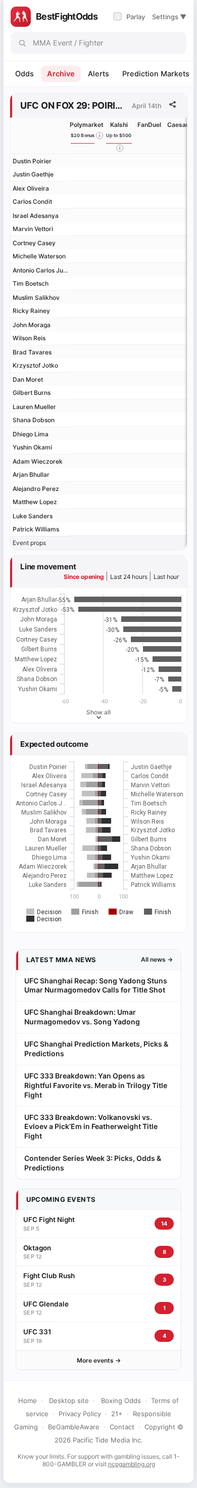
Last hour (166, 576)
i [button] (99, 135)
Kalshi (119, 124)
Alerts (98, 73)
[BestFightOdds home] (21, 17)
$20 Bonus (83, 135)
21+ (117, 1414)
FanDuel (149, 124)
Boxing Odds (121, 1400)
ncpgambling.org (131, 1464)
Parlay (130, 17)
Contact (122, 1427)
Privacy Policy (80, 1414)
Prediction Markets (155, 73)
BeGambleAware (74, 1427)
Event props (29, 543)
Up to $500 (119, 135)
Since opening (84, 576)
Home (27, 1400)
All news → (157, 959)
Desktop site (69, 1400)
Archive (61, 73)
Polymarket (87, 124)
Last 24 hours (128, 576)
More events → (99, 1360)
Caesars (179, 124)
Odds (24, 73)
